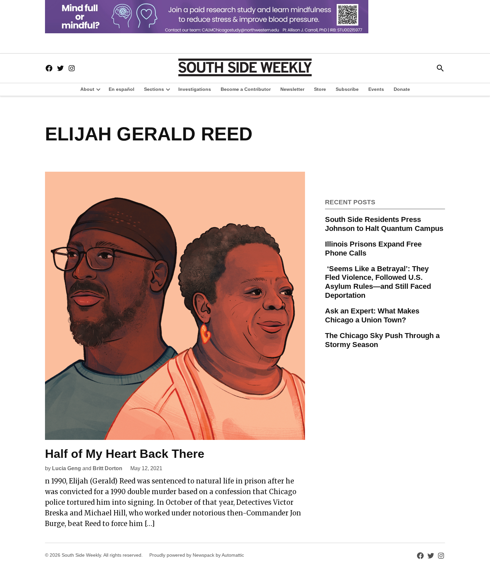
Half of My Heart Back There (124, 454)
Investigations (194, 89)
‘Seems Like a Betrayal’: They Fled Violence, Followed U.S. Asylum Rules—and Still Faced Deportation (378, 282)
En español (121, 89)
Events (376, 89)
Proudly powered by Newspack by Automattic (196, 555)
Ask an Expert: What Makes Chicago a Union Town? (372, 315)
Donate (402, 89)
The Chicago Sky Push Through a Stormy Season (382, 340)
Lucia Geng (66, 468)
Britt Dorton (107, 468)
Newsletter (292, 89)
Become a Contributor (246, 89)
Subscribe (347, 89)
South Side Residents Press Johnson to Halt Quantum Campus (384, 224)
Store (320, 89)
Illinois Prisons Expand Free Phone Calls (373, 248)
